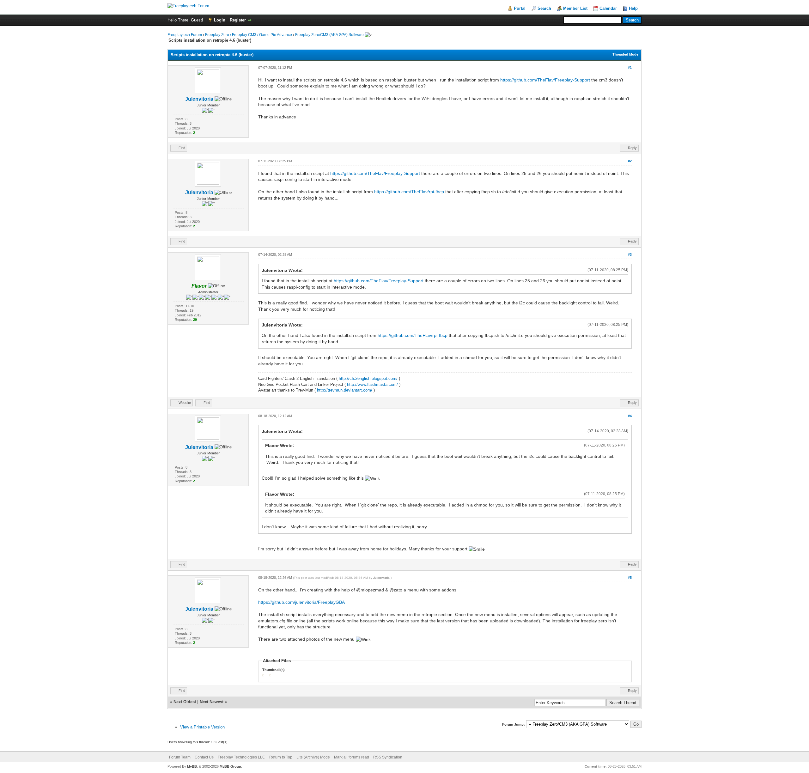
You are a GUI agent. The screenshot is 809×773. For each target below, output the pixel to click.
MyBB (192, 766)
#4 (630, 416)
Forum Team (180, 757)
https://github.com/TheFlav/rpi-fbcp (409, 191)
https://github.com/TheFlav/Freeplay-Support (545, 79)
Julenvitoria (199, 99)
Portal (520, 8)
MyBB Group (230, 766)
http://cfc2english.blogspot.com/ (368, 378)
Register (238, 20)
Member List (575, 8)
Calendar (608, 8)
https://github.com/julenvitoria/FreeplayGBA (301, 602)
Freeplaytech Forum (184, 35)
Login (219, 20)
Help (633, 8)
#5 (630, 577)
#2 (630, 161)
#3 (630, 254)
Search (544, 8)
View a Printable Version (202, 727)
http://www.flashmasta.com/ (372, 384)
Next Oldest (184, 701)
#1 (630, 67)
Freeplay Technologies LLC (241, 757)
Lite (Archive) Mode (313, 757)
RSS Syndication (387, 757)
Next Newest (211, 701)
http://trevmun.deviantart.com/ (344, 390)
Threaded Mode (625, 54)
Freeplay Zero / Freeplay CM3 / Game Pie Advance (248, 35)
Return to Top (280, 757)
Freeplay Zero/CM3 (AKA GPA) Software (329, 35)
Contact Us (204, 757)
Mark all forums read (351, 757)
